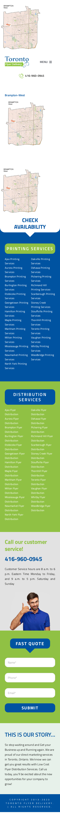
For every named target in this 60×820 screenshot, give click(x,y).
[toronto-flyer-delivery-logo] (17, 58)
